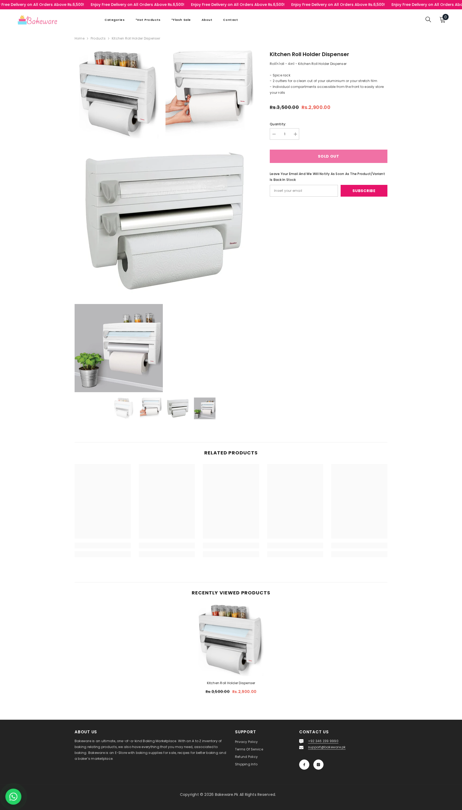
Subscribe (363, 190)
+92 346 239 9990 (323, 741)
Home (79, 38)
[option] (123, 408)
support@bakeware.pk (327, 747)
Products (98, 38)
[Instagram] (318, 765)
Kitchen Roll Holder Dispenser (231, 683)
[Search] (428, 19)
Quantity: (278, 124)
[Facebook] (304, 765)
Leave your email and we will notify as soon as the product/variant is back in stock (327, 177)
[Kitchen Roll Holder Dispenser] (231, 640)
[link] (103, 545)
